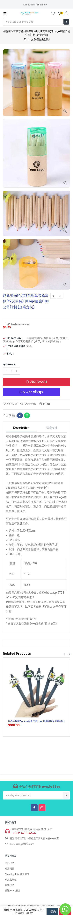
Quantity (9, 364)
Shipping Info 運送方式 (17, 874)
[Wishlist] (53, 13)
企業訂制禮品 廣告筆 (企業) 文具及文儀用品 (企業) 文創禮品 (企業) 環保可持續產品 (35, 340)
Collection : (14, 338)
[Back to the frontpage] (24, 39)
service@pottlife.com (22, 844)
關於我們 (9, 863)
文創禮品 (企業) (40, 39)
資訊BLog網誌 (12, 890)
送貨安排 (51, 427)
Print (46, 403)
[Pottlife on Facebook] (34, 807)
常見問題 (9, 868)
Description (21, 427)
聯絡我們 (9, 885)
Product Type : (16, 348)
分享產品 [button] (11, 415)
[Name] (66, 795)
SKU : (10, 353)
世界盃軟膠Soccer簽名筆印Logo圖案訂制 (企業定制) (36, 721)
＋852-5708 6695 (24, 833)
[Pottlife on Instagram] (42, 807)
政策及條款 (11, 879)
